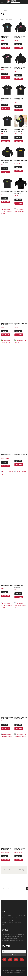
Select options (5, 47)
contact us (15, 940)
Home (2, 10)
